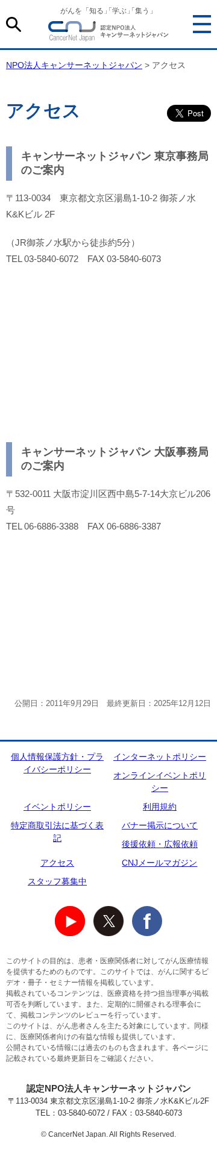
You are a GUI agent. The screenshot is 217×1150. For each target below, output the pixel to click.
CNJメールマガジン (159, 862)
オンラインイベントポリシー (159, 781)
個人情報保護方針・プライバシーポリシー (57, 763)
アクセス (57, 862)
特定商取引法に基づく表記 (57, 831)
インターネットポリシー (159, 756)
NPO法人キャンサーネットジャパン (108, 33)
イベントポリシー (57, 806)
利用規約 (160, 806)
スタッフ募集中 (57, 881)
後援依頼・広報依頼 (160, 844)
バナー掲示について (160, 825)
